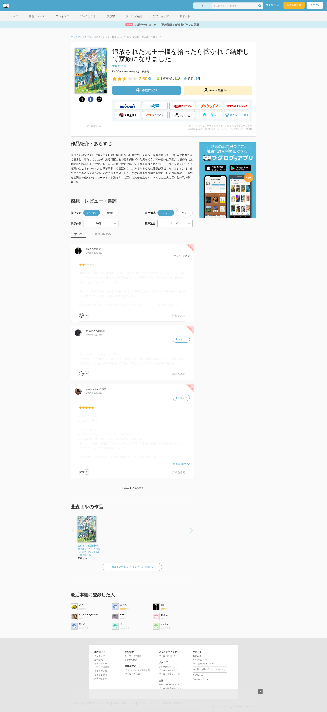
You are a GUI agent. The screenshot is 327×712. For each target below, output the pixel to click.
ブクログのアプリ (167, 666)
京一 (126, 65)
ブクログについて (167, 656)
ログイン (314, 5)
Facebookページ (200, 679)
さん (90, 249)
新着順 (110, 212)
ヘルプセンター (200, 660)
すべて (78, 234)
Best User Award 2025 (169, 684)
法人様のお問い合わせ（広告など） (209, 669)
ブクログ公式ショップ (169, 674)
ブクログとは (273, 5)
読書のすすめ (100, 678)
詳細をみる (178, 315)
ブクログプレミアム (168, 670)
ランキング (99, 656)
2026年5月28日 (94, 252)
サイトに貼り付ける (90, 126)
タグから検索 (131, 660)
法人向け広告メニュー (203, 663)
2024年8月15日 (94, 393)
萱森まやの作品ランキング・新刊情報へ (132, 567)
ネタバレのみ (103, 234)
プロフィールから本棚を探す (138, 670)
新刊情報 (98, 660)
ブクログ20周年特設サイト (171, 688)
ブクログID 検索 (132, 674)
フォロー (182, 339)
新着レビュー (100, 663)
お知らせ (197, 656)
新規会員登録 (294, 5)
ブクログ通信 (100, 675)
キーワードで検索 (133, 656)
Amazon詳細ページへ (220, 90)
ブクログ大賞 (100, 671)
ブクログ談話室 (101, 667)
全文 (184, 212)
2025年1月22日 (94, 334)
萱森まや (117, 65)
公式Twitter (198, 675)
